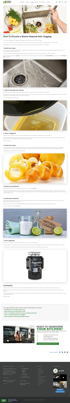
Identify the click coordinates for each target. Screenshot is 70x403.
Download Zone (40, 372)
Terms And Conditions (42, 376)
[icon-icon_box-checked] (37, 335)
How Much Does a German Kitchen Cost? (14, 309)
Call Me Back (3, 400)
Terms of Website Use (42, 380)
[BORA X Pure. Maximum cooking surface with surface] (56, 384)
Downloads (42, 2)
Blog (38, 384)
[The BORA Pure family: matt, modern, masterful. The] (56, 377)
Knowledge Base (41, 370)
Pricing (27, 2)
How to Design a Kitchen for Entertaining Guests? (11, 381)
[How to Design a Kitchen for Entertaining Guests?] (4, 381)
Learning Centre (34, 2)
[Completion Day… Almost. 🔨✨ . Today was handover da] (63, 377)
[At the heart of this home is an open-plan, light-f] (63, 384)
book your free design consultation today (48, 343)
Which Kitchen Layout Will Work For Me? (14, 311)
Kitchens (22, 2)
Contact (48, 2)
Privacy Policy (40, 378)
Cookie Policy (40, 382)
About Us (39, 368)
